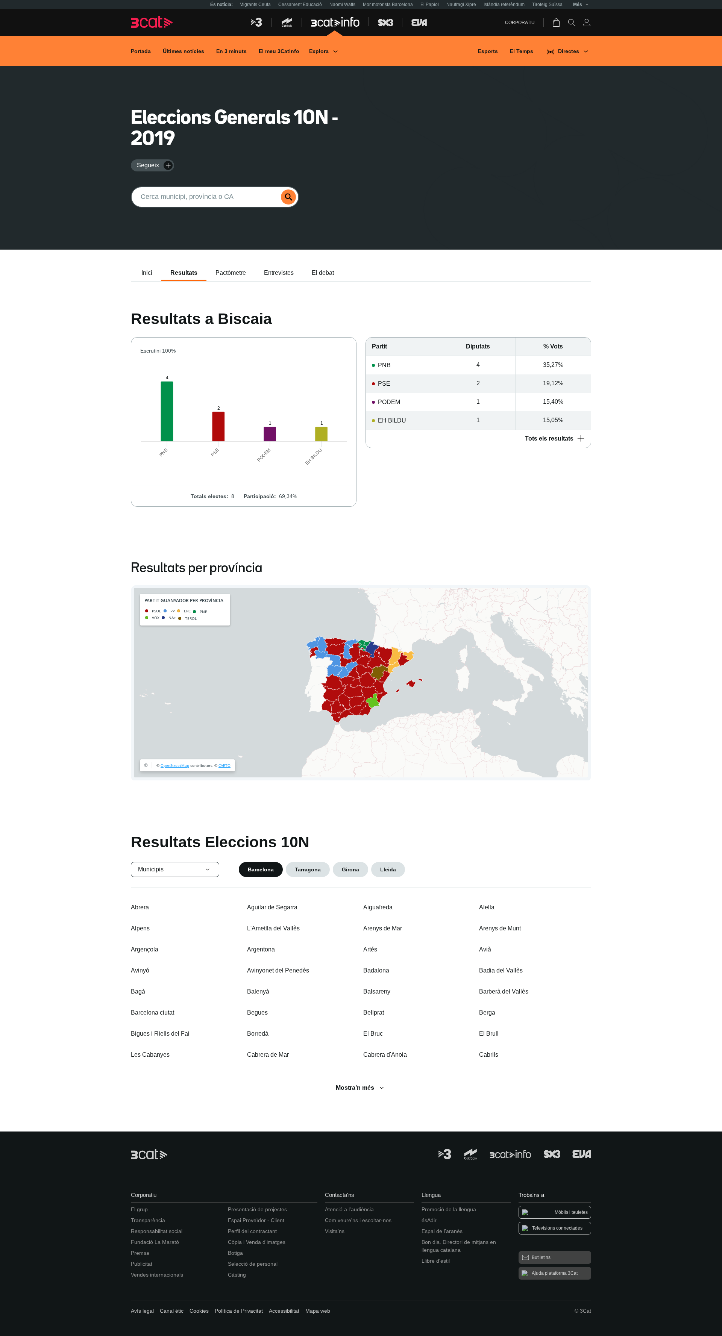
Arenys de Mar (382, 928)
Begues (257, 1012)
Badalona (376, 970)
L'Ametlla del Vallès (273, 928)
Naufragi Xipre (461, 4)
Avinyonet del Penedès (278, 970)
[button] (478, 438)
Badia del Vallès (501, 970)
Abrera (140, 907)
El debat (323, 273)
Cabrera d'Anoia (385, 1054)
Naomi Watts (342, 4)
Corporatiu (520, 22)
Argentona (261, 949)
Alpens (140, 928)
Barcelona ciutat (152, 1012)
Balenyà (258, 991)
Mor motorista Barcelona (388, 4)
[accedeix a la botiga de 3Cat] (557, 22)
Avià (485, 949)
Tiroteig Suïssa (547, 4)
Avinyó (140, 970)
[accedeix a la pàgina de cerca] (571, 22)
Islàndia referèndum (504, 4)
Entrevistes (279, 273)
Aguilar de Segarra (272, 907)
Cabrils (488, 1054)
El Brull (489, 1033)
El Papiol (429, 4)
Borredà (257, 1033)
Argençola (144, 949)
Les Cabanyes (150, 1054)
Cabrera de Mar (268, 1054)
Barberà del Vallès (503, 991)
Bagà (138, 991)
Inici (146, 273)
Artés (370, 949)
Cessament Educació (300, 4)
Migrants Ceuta (255, 4)
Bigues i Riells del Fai (160, 1033)
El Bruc (373, 1033)
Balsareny (376, 991)
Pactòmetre (230, 273)
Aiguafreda (378, 907)
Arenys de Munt (500, 928)
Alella (486, 907)
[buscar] (288, 196)
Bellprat (373, 1012)
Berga (487, 1012)
